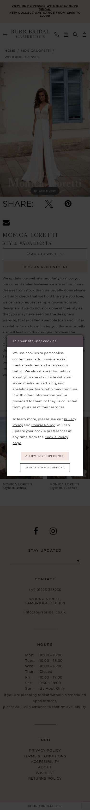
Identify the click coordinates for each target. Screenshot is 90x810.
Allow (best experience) (45, 456)
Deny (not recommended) (45, 467)
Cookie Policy (43, 425)
